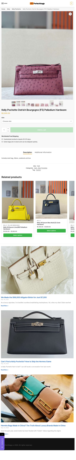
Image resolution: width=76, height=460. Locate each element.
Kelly (8, 9)
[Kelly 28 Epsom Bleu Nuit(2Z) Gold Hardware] (51, 200)
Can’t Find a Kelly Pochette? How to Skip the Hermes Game (26, 361)
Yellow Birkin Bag (13, 225)
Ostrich (38, 170)
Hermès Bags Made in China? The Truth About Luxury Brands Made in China (33, 426)
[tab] (27, 152)
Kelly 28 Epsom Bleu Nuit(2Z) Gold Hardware (48, 223)
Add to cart (42, 130)
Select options (17, 235)
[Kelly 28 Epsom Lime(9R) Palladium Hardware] (18, 202)
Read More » (4, 305)
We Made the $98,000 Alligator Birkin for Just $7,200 (24, 297)
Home (3, 9)
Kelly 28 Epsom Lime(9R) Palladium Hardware (15, 228)
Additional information (43, 152)
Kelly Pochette (16, 9)
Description (27, 152)
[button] (8, 128)
